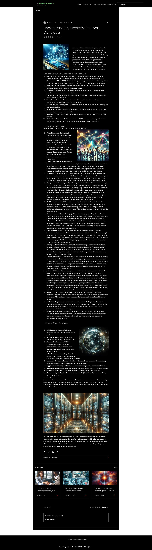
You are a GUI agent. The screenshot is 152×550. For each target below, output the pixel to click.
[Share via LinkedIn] (53, 452)
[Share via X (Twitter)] (48, 452)
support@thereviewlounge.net (77, 539)
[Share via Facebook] (44, 452)
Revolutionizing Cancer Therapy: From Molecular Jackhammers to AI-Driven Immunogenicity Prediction (75, 489)
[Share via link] (57, 452)
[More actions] (107, 23)
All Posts (37, 11)
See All (115, 467)
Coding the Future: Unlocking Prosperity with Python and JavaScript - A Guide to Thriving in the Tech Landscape (47, 489)
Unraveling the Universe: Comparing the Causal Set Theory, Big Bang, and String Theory (104, 489)
